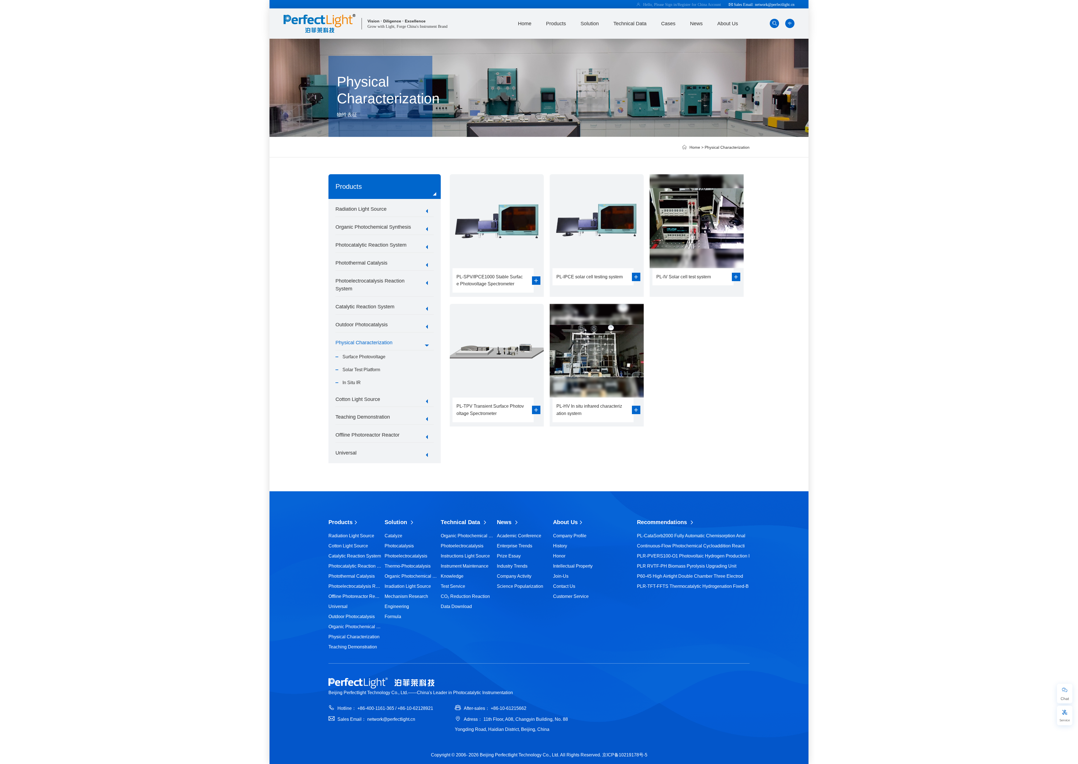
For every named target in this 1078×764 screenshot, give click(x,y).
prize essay (509, 556)
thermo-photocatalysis (408, 566)
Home (524, 23)
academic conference (519, 535)
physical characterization (727, 147)
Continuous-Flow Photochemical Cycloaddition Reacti (691, 545)
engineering (397, 606)
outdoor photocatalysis (361, 324)
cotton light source (357, 399)
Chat (1065, 698)
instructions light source (465, 556)
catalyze (393, 535)
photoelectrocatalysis (406, 556)
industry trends (512, 566)
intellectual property (573, 566)
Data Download (456, 606)
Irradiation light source (408, 586)
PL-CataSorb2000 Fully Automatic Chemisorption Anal (691, 535)
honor (559, 556)
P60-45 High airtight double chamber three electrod (690, 576)
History (560, 545)
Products (556, 23)
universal (346, 453)
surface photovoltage (363, 356)
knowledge (452, 576)
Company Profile (569, 535)
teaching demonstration (362, 417)
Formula (393, 616)
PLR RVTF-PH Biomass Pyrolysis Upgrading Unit (686, 566)
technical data (630, 23)
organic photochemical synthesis (373, 227)
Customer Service (571, 596)
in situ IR (351, 382)
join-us (560, 576)
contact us (564, 586)
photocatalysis (399, 545)
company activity (514, 576)
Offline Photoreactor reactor (367, 435)
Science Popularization (520, 586)
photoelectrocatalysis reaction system (370, 285)
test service (453, 586)
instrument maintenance (464, 566)
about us (727, 23)
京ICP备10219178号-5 (624, 754)
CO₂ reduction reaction (465, 596)
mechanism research (406, 596)
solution (590, 23)
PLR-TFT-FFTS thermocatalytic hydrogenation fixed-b (693, 586)
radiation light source (361, 209)
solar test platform (361, 369)
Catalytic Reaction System (364, 306)
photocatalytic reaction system (370, 245)
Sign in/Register (678, 4)
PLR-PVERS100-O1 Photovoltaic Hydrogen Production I (693, 556)
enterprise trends (514, 545)
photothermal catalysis (361, 263)
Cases (668, 23)
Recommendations (663, 522)
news (696, 23)
